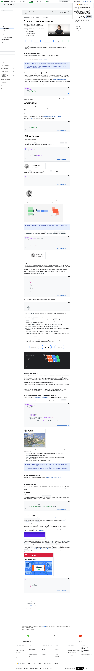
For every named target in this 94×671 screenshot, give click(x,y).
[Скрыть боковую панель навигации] (13, 669)
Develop (3, 4)
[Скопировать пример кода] (69, 87)
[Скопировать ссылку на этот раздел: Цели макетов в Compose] (41, 53)
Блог (48, 1)
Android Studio (86, 1)
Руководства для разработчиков (73, 650)
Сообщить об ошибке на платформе (85, 648)
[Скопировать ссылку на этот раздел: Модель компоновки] (38, 263)
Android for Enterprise (20, 650)
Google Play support (84, 652)
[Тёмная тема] (68, 87)
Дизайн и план (22, 1)
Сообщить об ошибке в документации (85, 651)
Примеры (22, 7)
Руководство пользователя (12, 7)
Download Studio (71, 653)
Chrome (34, 663)
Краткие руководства (40, 7)
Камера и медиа (32, 652)
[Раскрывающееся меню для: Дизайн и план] (26, 1)
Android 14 (57, 652)
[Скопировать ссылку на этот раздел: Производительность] (39, 373)
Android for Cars (45, 652)
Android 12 (57, 656)
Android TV (44, 654)
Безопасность (18, 652)
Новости (17, 655)
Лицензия (27, 668)
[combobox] (64, 1)
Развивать (31, 1)
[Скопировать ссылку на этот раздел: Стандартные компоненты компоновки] (51, 114)
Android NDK (70, 655)
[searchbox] (7, 10)
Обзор (2, 7)
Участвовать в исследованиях (86, 654)
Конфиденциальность (33, 654)
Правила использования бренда (36, 668)
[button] (6, 15)
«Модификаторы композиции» (41, 397)
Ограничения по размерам (57, 496)
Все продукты (56, 663)
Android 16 (57, 649)
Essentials (13, 1)
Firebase (39, 663)
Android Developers (27, 17)
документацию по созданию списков (53, 479)
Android (17, 648)
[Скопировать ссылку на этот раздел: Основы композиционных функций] (48, 73)
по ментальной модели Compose (59, 79)
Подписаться (80, 668)
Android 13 (57, 654)
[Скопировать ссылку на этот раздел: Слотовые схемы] (36, 515)
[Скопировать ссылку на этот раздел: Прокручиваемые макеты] (41, 475)
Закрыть (82, 16)
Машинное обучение (32, 649)
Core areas (9, 4)
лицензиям (44, 626)
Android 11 (57, 658)
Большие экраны (45, 647)
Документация (30, 7)
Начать (89, 16)
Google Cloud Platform (47, 663)
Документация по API (72, 652)
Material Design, (55, 517)
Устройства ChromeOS (46, 651)
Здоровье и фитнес (32, 651)
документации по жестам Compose (53, 477)
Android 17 (57, 647)
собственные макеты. (43, 59)
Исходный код (18, 653)
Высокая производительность (32, 57)
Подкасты (18, 659)
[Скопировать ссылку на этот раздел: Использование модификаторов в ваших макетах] (57, 395)
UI (14, 4)
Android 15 (57, 651)
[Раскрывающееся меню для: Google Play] (43, 1)
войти (31, 605)
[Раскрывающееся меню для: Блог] (50, 1)
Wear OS (43, 649)
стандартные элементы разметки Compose (52, 116)
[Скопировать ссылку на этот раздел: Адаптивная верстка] (38, 484)
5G (29, 656)
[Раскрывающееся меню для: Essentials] (16, 1)
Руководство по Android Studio (73, 648)
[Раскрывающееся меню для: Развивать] (34, 1)
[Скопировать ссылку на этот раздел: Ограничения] (32, 492)
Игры (30, 647)
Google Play (39, 1)
